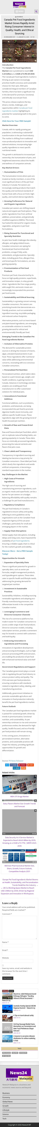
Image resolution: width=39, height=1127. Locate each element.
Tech (4, 1118)
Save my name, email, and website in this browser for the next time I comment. (17, 971)
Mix (24, 768)
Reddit (31, 765)
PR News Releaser (16, 761)
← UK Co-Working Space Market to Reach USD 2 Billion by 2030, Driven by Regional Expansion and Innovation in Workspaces (17, 891)
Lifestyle (5, 1110)
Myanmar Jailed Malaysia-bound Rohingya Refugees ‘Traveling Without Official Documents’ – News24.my (19, 997)
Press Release (6, 1053)
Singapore (15, 1053)
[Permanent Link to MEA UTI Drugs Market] (19, 784)
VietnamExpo (23, 1053)
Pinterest (23, 765)
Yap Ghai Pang (6, 1056)
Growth (5, 1106)
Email (5, 950)
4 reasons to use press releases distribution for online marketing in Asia (24, 1038)
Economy (6, 1097)
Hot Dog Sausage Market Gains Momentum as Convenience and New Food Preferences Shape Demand (24, 1027)
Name (5, 942)
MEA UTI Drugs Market (19, 796)
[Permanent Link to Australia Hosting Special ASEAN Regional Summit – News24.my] (7, 1009)
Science (5, 1114)
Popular (5, 991)
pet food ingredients (21, 541)
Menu (21, 11)
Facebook (14, 765)
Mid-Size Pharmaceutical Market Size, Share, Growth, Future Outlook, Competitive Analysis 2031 (20, 868)
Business (20, 17)
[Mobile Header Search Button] (36, 11)
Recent (11, 991)
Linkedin (17, 768)
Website (5, 958)
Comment (7, 914)
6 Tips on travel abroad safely (23, 1015)
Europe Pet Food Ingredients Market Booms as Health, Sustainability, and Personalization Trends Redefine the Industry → (20, 882)
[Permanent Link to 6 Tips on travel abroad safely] (7, 1018)
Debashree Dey (10, 37)
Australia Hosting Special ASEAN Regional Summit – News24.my (24, 1007)
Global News (7, 1101)
